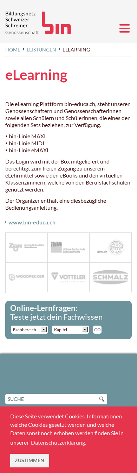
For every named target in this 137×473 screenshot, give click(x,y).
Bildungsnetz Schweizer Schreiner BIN (40, 23)
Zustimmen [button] (29, 460)
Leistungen (41, 50)
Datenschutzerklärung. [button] (58, 442)
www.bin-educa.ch (32, 222)
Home (12, 50)
